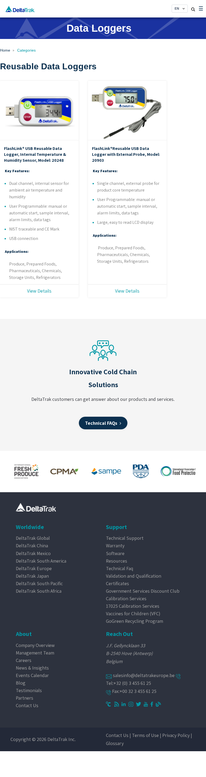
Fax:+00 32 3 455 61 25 (133, 691)
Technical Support (125, 538)
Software (115, 553)
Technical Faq (119, 568)
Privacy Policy (176, 735)
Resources (116, 561)
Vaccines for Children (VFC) (133, 613)
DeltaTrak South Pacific (39, 583)
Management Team (35, 653)
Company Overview (35, 645)
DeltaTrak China (32, 545)
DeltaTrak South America (41, 561)
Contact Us (27, 705)
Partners (24, 698)
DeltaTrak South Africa (38, 591)
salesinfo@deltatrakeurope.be (144, 675)
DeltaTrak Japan (32, 576)
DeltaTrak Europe (34, 568)
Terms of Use (145, 735)
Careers (23, 660)
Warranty (115, 545)
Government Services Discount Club (142, 591)
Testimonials (29, 690)
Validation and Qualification (133, 576)
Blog (20, 683)
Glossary (115, 743)
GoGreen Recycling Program (134, 621)
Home (5, 50)
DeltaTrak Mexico (33, 553)
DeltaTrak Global (33, 538)
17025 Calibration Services (132, 606)
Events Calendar (32, 675)
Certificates (117, 583)
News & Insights (32, 668)
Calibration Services (126, 598)
